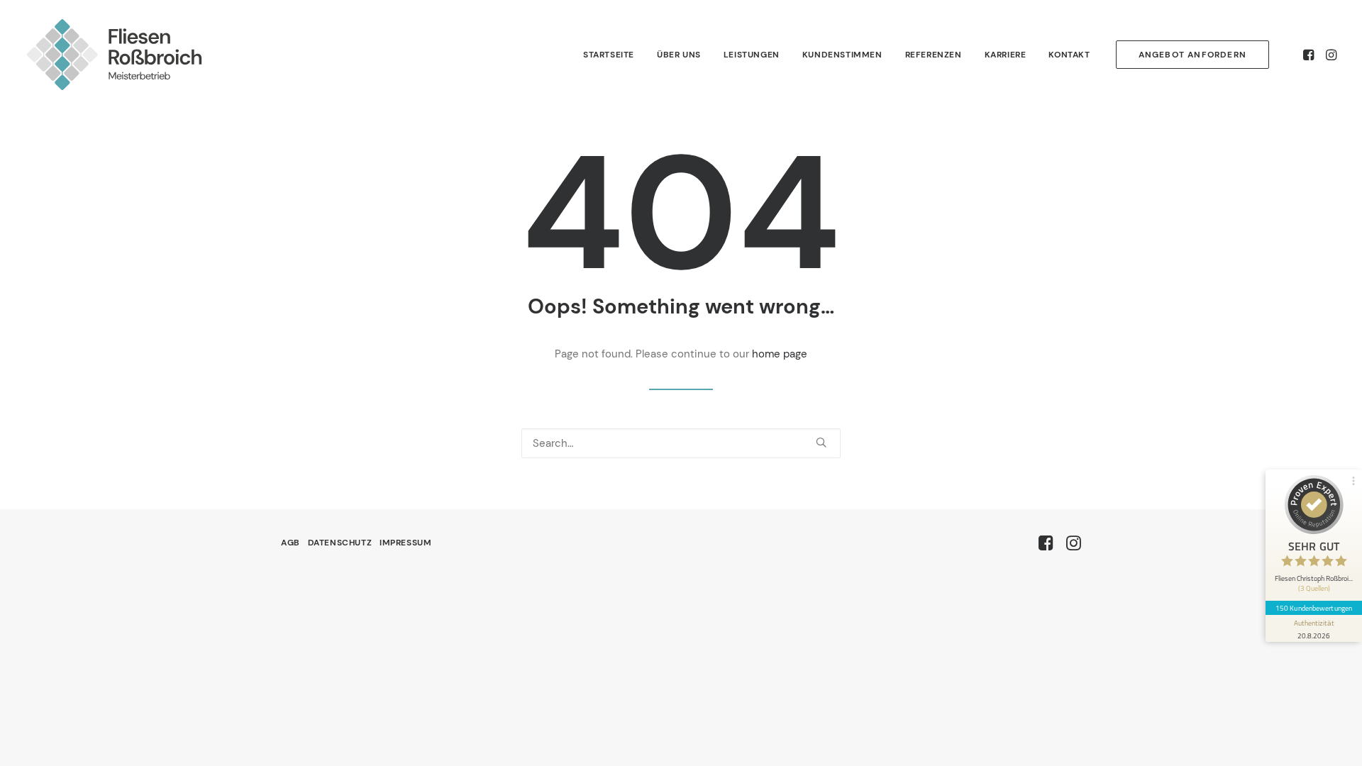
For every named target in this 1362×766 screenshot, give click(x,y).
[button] (1310, 54)
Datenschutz (340, 542)
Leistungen (752, 54)
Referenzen (933, 54)
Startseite (608, 54)
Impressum (405, 542)
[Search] (681, 443)
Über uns (679, 54)
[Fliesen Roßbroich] (114, 54)
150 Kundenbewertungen (1313, 608)
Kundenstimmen (842, 54)
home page (779, 354)
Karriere (1005, 54)
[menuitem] (608, 54)
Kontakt (1069, 54)
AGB (290, 542)
